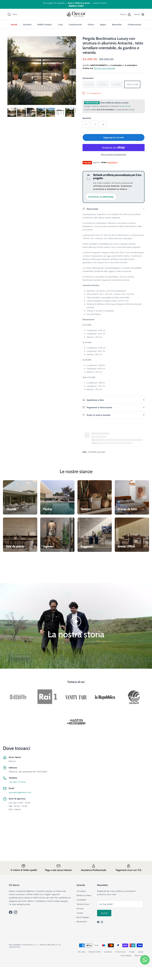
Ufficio (91, 24)
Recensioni (82, 921)
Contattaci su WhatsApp (101, 196)
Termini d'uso (83, 904)
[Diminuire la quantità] (86, 124)
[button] (76, 621)
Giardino (27, 24)
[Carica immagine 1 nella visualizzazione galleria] (41, 70)
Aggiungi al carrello (113, 137)
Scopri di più (125, 106)
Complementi (75, 24)
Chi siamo (81, 891)
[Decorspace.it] (76, 14)
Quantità (87, 118)
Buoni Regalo (83, 917)
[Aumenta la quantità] (103, 124)
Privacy (80, 908)
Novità (14, 24)
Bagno (103, 24)
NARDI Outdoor (44, 24)
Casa (60, 24)
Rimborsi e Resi (84, 895)
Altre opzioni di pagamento (113, 154)
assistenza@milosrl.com (20, 792)
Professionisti (134, 24)
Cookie (80, 913)
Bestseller (117, 24)
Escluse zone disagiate (104, 68)
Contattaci (81, 899)
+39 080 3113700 (17, 782)
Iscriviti (104, 913)
